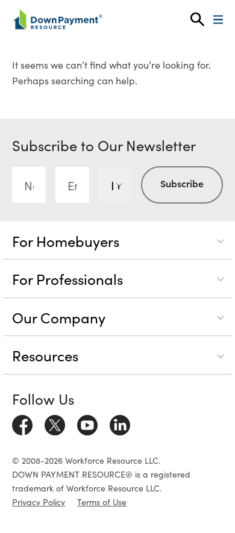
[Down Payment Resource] (57, 19)
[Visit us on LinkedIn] (120, 422)
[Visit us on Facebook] (22, 422)
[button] (197, 19)
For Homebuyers (65, 241)
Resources (45, 355)
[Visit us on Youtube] (87, 422)
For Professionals (67, 278)
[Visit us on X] (55, 422)
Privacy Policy (38, 502)
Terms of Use (102, 502)
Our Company (58, 317)
